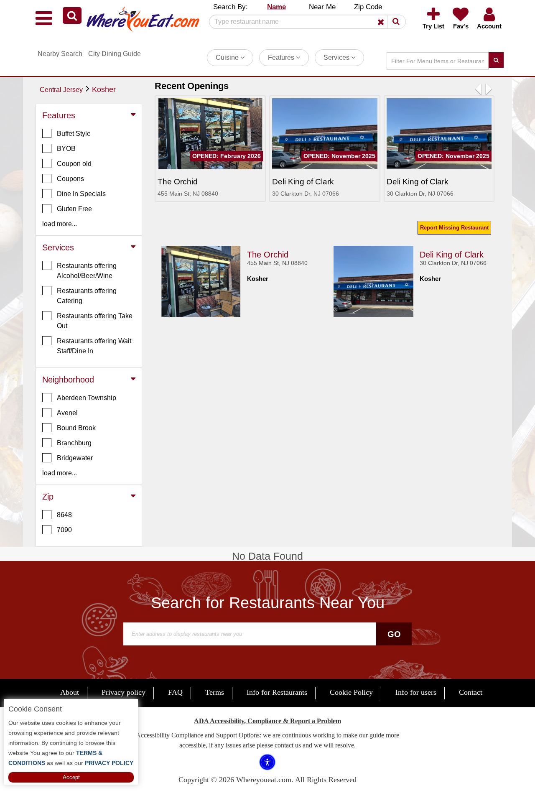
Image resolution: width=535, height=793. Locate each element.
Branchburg (74, 442)
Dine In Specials (81, 193)
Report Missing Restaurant (454, 227)
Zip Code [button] (368, 7)
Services (337, 57)
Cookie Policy (351, 692)
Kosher (104, 89)
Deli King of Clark (452, 254)
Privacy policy (123, 692)
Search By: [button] (230, 7)
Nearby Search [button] (60, 53)
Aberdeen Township (86, 397)
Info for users (415, 692)
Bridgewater (75, 458)
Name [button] (276, 7)
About (69, 692)
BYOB (66, 148)
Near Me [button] (322, 7)
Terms (214, 692)
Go (394, 634)
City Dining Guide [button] (114, 53)
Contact (470, 692)
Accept (71, 777)
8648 (64, 514)
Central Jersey (61, 89)
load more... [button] (59, 223)
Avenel (67, 412)
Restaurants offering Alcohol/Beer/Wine (87, 270)
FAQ (175, 692)
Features (282, 57)
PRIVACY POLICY (108, 763)
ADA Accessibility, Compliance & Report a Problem (267, 720)
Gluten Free (74, 208)
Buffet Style (74, 133)
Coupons (70, 178)
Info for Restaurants (277, 692)
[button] (72, 15)
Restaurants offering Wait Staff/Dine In (94, 345)
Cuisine (228, 57)
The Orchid (267, 254)
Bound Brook (76, 427)
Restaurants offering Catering (87, 295)
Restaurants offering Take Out (94, 320)
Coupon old (74, 163)
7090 (64, 529)
